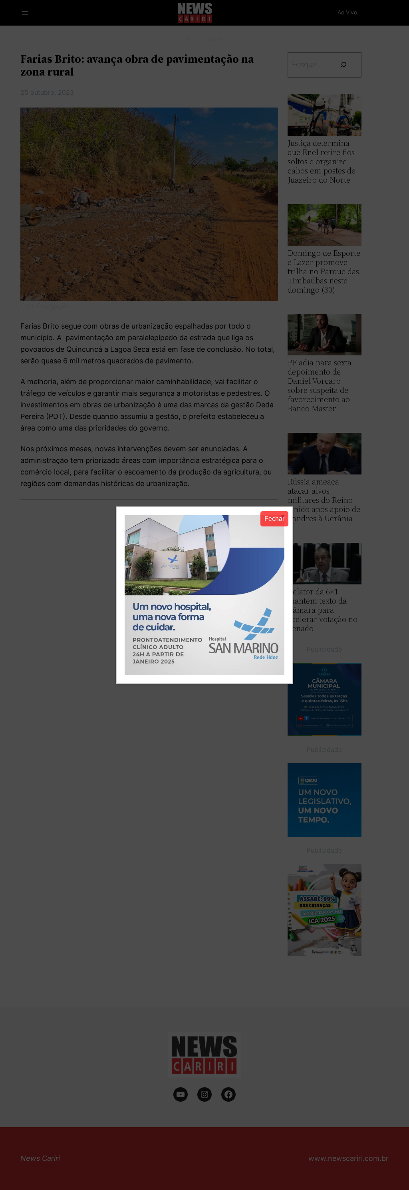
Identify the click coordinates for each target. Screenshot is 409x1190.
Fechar (274, 518)
